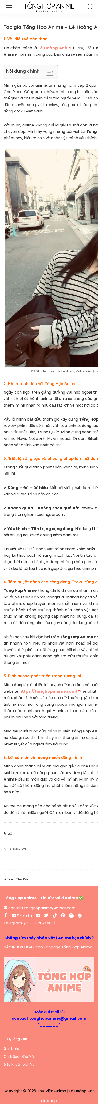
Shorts (24, 915)
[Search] (89, 7)
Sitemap (49, 1101)
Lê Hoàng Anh (82, 1091)
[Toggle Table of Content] (47, 72)
